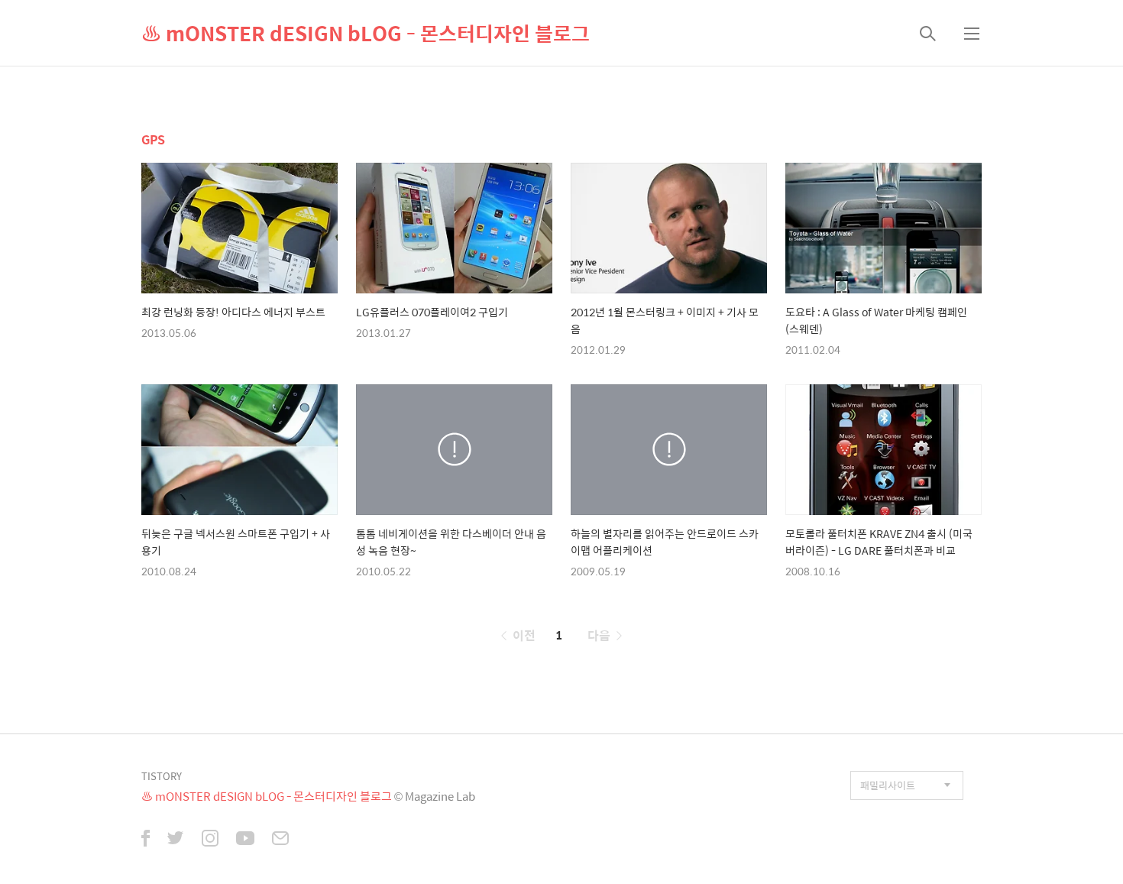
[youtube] (245, 840)
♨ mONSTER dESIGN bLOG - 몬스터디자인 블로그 (365, 33)
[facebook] (145, 840)
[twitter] (175, 840)
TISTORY (161, 776)
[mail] (280, 840)
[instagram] (210, 840)
